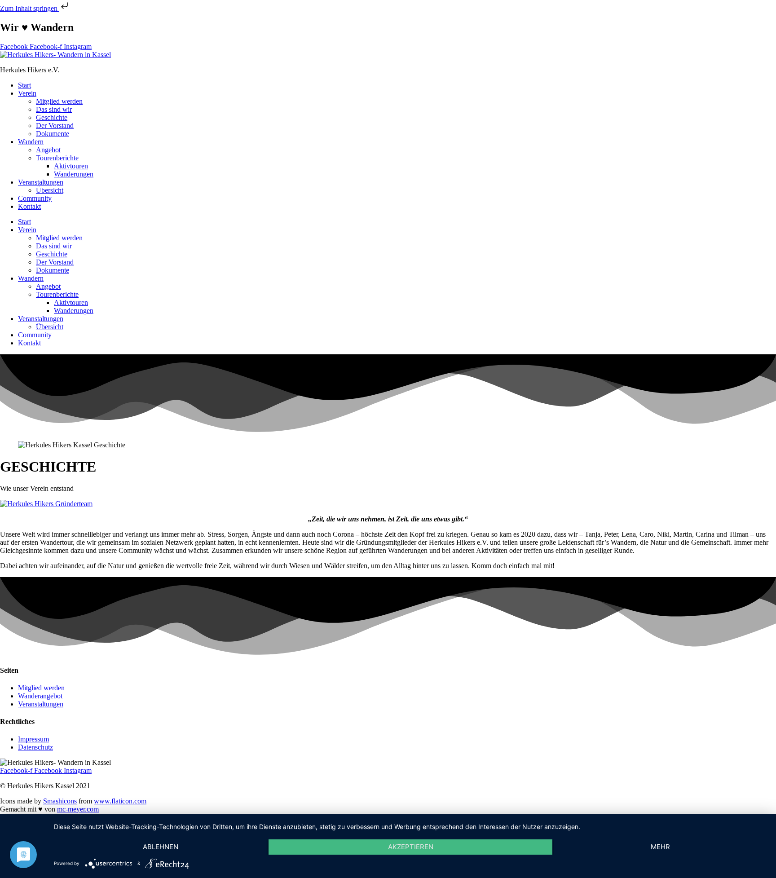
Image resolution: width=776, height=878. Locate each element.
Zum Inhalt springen (29, 8)
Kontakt (29, 206)
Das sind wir (54, 109)
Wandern (31, 142)
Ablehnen (160, 847)
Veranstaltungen (40, 182)
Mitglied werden (59, 101)
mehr (660, 847)
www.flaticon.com (120, 801)
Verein (27, 93)
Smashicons (60, 801)
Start (24, 85)
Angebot (48, 150)
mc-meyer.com (78, 809)
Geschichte (51, 117)
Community (35, 198)
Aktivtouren (71, 166)
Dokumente (52, 133)
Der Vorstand (55, 125)
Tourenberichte (57, 158)
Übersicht (49, 190)
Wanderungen (73, 174)
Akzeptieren (410, 847)
